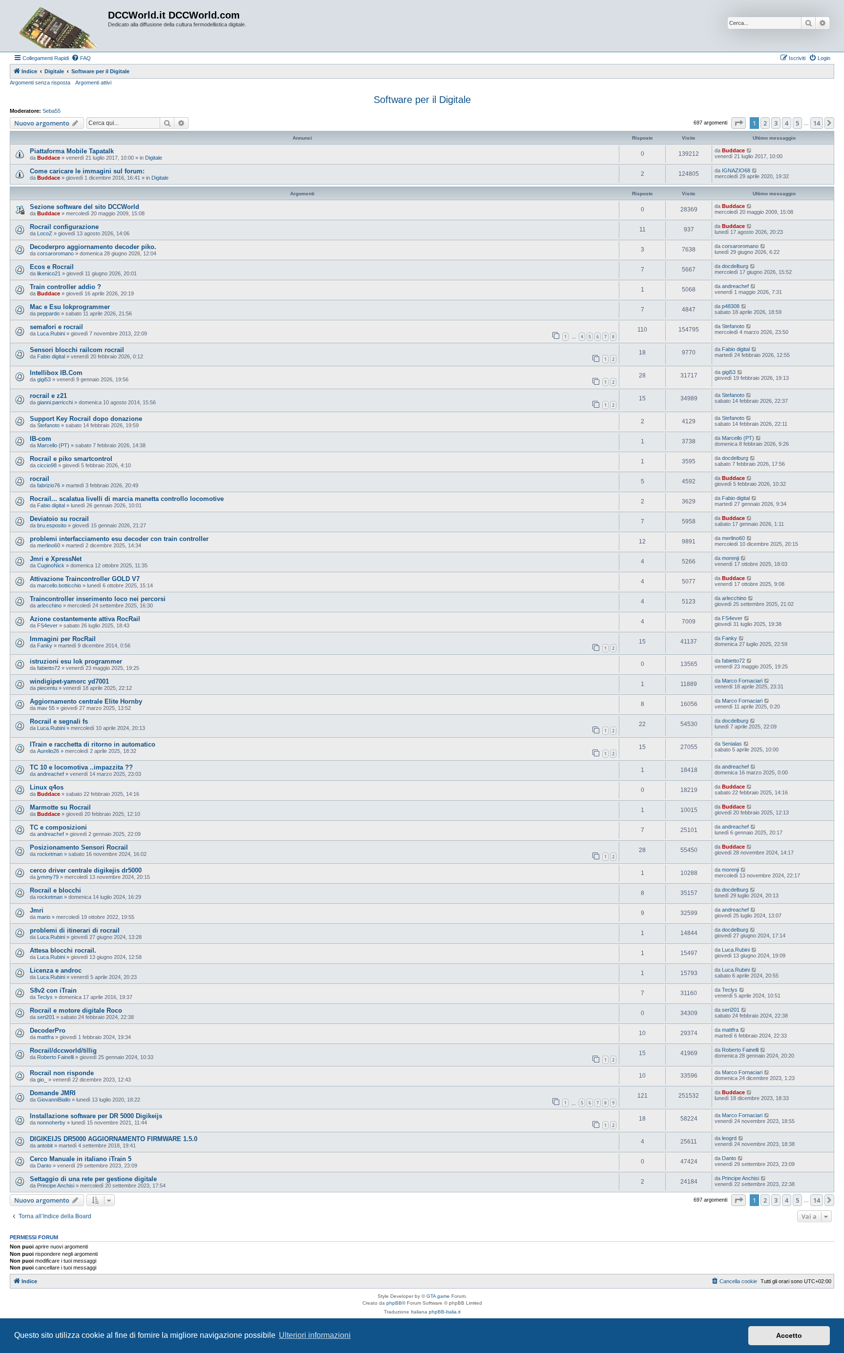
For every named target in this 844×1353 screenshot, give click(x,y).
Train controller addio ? (65, 287)
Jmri (36, 910)
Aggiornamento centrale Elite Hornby (86, 701)
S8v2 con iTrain (53, 990)
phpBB (394, 1303)
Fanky (44, 645)
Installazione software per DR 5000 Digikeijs (96, 1116)
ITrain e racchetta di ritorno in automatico (92, 744)
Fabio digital (51, 356)
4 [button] (786, 123)
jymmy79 (48, 877)
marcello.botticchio (59, 585)
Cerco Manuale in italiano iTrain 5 (80, 1159)
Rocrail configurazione (64, 226)
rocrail (39, 478)
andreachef (735, 286)
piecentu (47, 688)
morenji (730, 558)
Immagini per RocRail (63, 639)
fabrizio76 (48, 485)
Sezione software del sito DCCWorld (84, 206)
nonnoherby (51, 1122)
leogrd (729, 1138)
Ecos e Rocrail (52, 267)
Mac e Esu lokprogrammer (70, 307)
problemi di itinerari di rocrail (75, 930)
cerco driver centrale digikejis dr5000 (86, 870)
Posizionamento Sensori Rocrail (79, 847)
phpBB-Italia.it (445, 1311)
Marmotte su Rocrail (60, 807)
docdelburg (735, 266)
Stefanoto (733, 326)
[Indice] (60, 25)
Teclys (45, 997)
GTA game (438, 1296)
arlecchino (49, 605)
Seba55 (51, 111)
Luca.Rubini (51, 333)
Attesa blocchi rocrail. (63, 950)
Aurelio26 (48, 751)
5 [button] (797, 123)
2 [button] (765, 123)
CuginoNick (50, 565)
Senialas (732, 744)
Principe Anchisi (55, 1185)
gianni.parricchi (55, 402)
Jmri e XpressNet (56, 558)
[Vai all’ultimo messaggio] (749, 150)
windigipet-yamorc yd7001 (69, 681)
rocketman (50, 854)
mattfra (45, 1037)
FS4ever (47, 625)
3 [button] (776, 123)
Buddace (48, 158)
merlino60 (48, 545)
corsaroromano (55, 253)
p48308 (730, 306)
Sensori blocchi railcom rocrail (77, 350)
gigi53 (44, 379)
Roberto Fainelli (55, 1057)
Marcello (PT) (53, 445)
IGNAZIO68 (736, 170)
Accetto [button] (789, 1335)
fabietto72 (48, 668)
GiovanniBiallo (53, 1100)
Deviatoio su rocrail (59, 518)
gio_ (42, 1079)
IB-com (40, 438)
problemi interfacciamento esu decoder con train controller (119, 538)
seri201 (46, 1017)
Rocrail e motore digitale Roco (76, 1010)
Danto (44, 1165)
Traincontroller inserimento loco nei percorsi (98, 599)
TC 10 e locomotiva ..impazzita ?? (81, 767)
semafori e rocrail (56, 327)
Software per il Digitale (422, 99)
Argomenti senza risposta (40, 82)
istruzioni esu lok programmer (76, 661)
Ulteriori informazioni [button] (315, 1335)
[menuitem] (81, 58)
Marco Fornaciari (742, 681)
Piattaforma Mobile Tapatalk (72, 151)
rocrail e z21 (48, 395)
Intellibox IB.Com (56, 372)
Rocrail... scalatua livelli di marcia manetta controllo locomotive (127, 498)
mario (43, 917)
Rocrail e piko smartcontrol (71, 458)
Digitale (153, 158)
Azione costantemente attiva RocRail (85, 619)
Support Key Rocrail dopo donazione (86, 418)
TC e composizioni (58, 827)
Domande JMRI (53, 1093)
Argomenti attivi (93, 82)
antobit (45, 1145)
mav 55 (46, 708)
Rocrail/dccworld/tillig (63, 1050)
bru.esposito (51, 525)
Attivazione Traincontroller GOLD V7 (85, 579)
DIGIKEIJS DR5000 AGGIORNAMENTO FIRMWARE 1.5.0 (113, 1139)
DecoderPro (47, 1030)
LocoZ (44, 233)
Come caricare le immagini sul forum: (87, 171)
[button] (738, 123)
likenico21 (49, 273)
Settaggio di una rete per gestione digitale (93, 1179)
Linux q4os (46, 787)
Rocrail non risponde (62, 1073)
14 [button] (816, 123)
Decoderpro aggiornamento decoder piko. (93, 246)
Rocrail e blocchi (55, 890)
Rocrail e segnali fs (59, 721)
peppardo (48, 313)
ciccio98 (47, 465)
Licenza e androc (56, 970)
